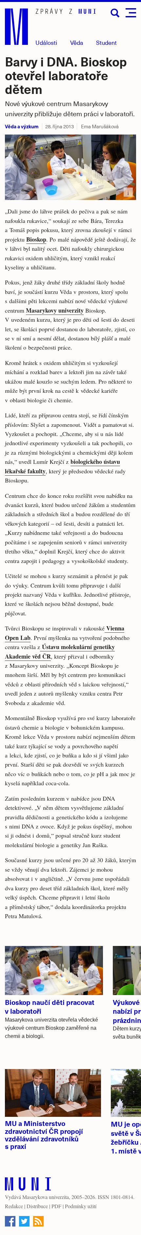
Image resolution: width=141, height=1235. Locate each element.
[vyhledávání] (115, 13)
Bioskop (36, 239)
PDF (56, 1206)
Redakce (14, 1206)
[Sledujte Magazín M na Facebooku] (10, 1221)
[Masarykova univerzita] (28, 1185)
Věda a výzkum (21, 126)
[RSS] (38, 1221)
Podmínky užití (80, 1206)
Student (106, 42)
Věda (76, 42)
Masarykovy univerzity (55, 310)
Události (46, 42)
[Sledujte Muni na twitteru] (24, 1221)
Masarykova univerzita (45, 1196)
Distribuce (37, 1206)
